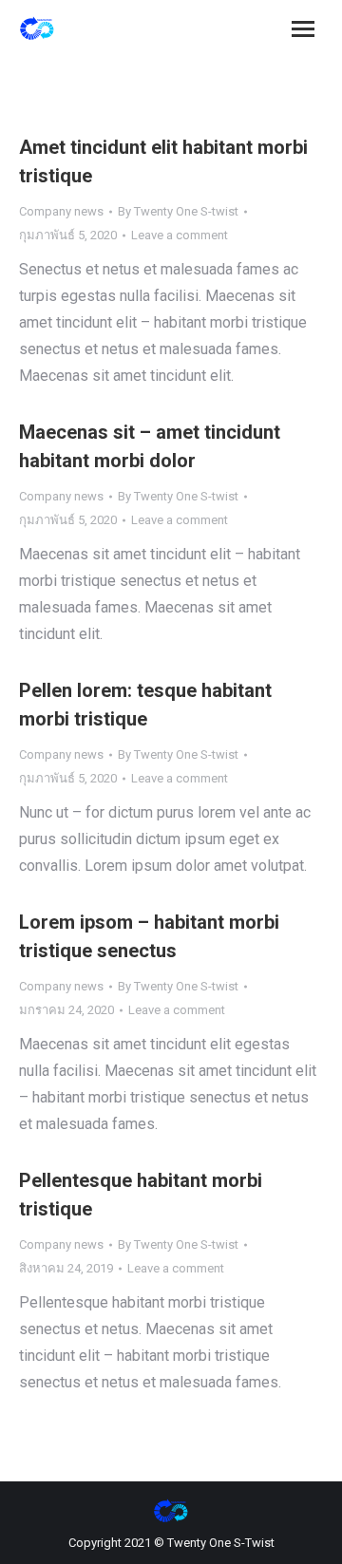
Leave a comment (179, 235)
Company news (61, 211)
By (178, 211)
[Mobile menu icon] (303, 28)
